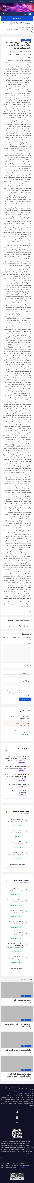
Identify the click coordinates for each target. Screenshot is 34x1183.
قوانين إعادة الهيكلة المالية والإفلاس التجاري (16, 626)
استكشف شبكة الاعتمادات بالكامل (17, 864)
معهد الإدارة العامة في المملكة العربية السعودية (15, 944)
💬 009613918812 (25, 734)
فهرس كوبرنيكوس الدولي (16, 830)
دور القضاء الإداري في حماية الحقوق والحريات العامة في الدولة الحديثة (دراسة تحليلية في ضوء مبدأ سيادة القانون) (15, 758)
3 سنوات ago (26, 51)
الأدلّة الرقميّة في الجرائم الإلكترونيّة (17, 784)
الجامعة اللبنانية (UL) (18, 888)
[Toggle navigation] (25, 14)
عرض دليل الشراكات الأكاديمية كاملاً (18, 968)
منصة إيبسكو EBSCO (18, 852)
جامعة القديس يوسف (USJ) (16, 921)
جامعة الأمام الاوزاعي (17, 932)
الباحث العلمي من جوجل (17, 841)
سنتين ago (27, 1002)
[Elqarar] (17, 1112)
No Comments (15, 51)
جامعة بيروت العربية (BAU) (16, 910)
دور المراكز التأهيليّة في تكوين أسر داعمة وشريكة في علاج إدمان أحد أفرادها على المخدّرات (15, 776)
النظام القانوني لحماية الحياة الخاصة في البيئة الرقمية (16, 791)
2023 (30, 611)
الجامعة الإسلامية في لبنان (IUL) (15, 899)
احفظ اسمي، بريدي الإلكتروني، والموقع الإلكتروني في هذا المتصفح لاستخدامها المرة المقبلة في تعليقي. (17, 693)
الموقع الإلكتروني (26, 681)
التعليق (29, 643)
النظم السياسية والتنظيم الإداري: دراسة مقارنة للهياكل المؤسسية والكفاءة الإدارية (15, 767)
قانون (22, 39)
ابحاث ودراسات (27, 39)
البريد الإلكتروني (26, 673)
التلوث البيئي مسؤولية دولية (22, 1000)
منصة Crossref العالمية (17, 819)
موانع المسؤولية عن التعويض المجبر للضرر (17, 1050)
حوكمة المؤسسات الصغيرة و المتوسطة (19, 620)
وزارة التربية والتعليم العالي (16, 956)
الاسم (29, 666)
